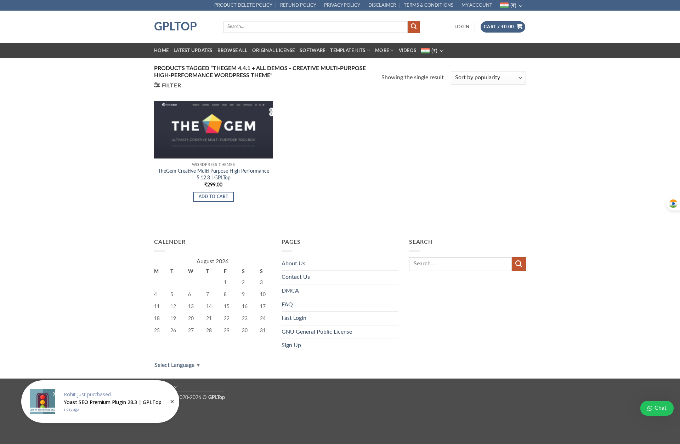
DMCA (290, 291)
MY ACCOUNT (476, 5)
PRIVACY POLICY (342, 5)
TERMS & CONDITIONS (428, 5)
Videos (407, 50)
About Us (293, 263)
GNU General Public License (317, 332)
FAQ (287, 304)
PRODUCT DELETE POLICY (243, 5)
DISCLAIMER (382, 5)
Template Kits (347, 50)
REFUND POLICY (298, 5)
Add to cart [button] (213, 197)
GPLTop (175, 27)
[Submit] (414, 27)
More (382, 50)
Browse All (232, 50)
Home (161, 50)
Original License (273, 50)
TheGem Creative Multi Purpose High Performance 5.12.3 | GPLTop (213, 174)
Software (312, 50)
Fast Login (294, 318)
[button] (461, 27)
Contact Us (296, 277)
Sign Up (291, 345)
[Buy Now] (100, 401)
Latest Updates (193, 50)
